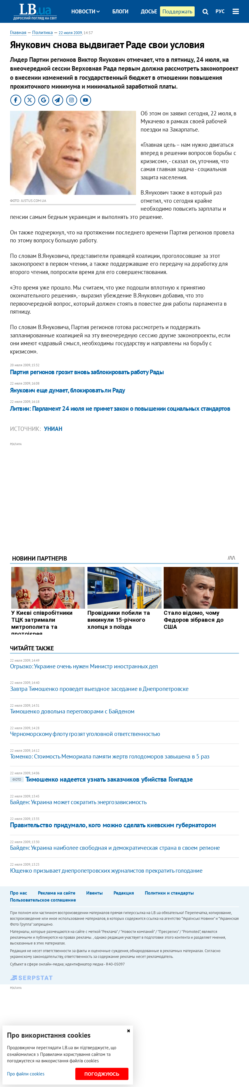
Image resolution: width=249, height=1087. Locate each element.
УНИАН (53, 428)
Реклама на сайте (56, 893)
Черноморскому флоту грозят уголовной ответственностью (85, 734)
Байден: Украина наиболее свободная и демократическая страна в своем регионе (115, 848)
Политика (42, 32)
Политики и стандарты (169, 893)
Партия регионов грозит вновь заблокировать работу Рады (87, 372)
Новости (83, 11)
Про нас (18, 893)
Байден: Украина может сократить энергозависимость (78, 802)
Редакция (124, 893)
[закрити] (128, 1031)
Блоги (120, 11)
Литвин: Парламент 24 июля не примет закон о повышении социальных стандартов (120, 408)
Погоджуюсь (101, 1074)
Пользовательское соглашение (43, 900)
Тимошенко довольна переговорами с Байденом (72, 711)
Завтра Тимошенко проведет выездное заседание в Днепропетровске (99, 689)
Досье (149, 11)
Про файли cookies (25, 1074)
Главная (18, 32)
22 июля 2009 (70, 32)
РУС (220, 11)
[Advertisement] (124, 490)
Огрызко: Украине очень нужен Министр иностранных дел (84, 666)
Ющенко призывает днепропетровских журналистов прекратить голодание (106, 870)
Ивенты (94, 893)
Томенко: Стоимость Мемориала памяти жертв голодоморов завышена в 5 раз (110, 756)
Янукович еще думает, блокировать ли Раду (67, 390)
